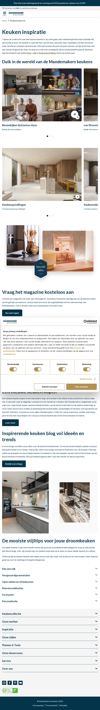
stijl (34, 53)
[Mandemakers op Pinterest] (15, 683)
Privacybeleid (51, 705)
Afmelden (63, 705)
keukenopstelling (47, 53)
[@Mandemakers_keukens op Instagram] (4, 683)
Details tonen (86, 379)
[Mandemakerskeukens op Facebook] (10, 683)
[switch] (37, 369)
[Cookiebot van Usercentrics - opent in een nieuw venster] (85, 322)
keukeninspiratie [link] (17, 21)
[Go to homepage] (16, 13)
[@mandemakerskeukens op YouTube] (20, 683)
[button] (47, 136)
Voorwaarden (38, 705)
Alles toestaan (81, 387)
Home (4, 21)
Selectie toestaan (49, 387)
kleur (29, 53)
